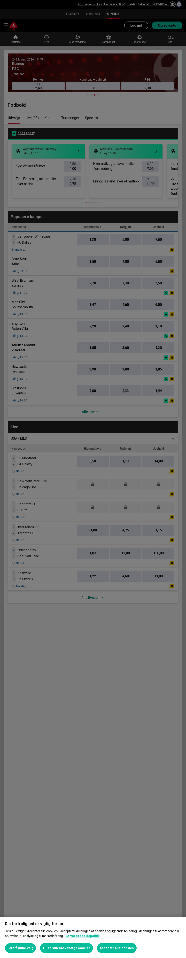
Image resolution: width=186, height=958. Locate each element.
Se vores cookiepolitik (83, 936)
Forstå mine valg (20, 948)
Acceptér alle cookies (117, 948)
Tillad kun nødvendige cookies (66, 948)
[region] (93, 937)
